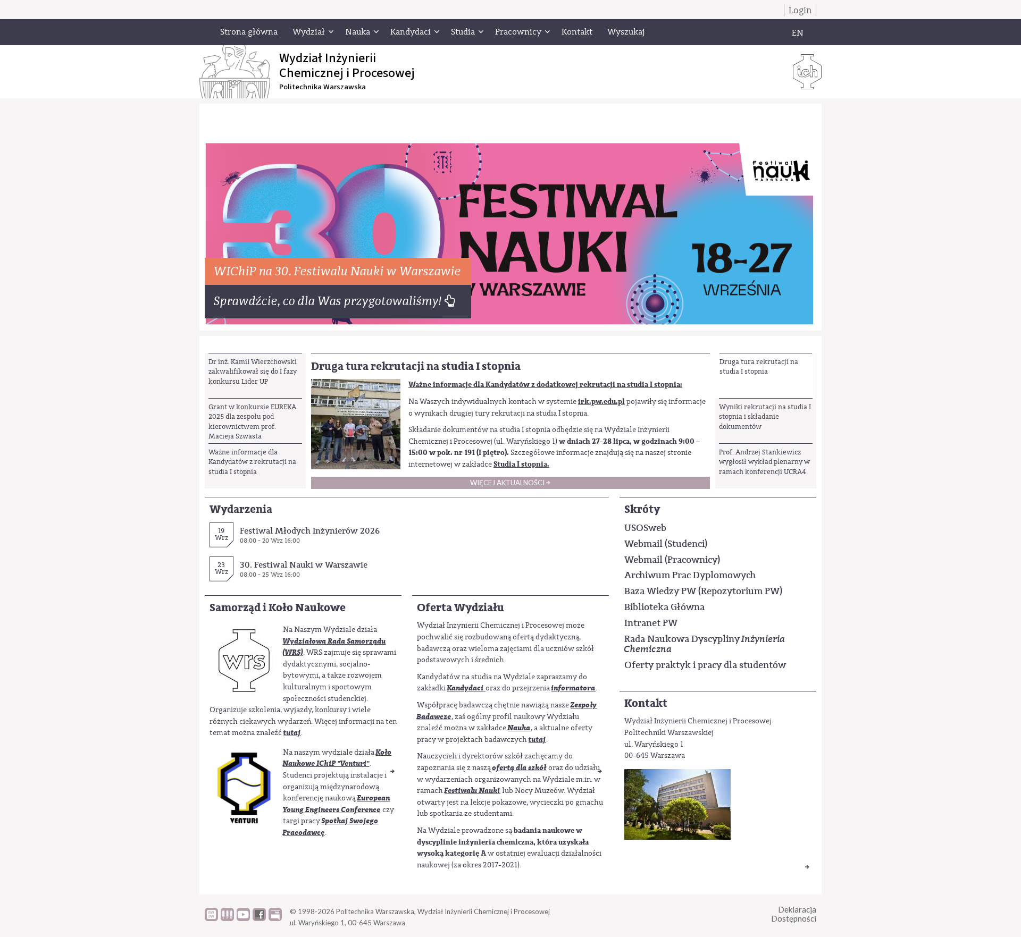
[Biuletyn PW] (227, 918)
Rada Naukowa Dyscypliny (704, 644)
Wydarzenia (241, 509)
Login (800, 10)
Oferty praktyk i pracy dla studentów (705, 665)
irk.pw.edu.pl (601, 401)
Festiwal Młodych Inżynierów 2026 (310, 530)
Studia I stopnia (520, 464)
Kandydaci (465, 688)
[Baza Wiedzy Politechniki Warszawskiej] (211, 918)
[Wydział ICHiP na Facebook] (259, 918)
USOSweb (645, 527)
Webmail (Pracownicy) (672, 559)
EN (798, 33)
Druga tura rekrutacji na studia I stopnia (758, 366)
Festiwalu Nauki (472, 791)
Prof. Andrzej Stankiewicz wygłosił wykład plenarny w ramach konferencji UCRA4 (764, 462)
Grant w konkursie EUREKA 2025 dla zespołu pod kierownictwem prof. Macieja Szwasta (252, 421)
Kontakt (645, 703)
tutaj (292, 733)
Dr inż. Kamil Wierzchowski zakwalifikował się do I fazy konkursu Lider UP (252, 371)
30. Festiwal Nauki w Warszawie (303, 564)
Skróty (642, 509)
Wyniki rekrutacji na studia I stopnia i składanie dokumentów (765, 416)
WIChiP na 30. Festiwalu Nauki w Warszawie (338, 271)
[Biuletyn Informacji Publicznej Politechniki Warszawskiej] (275, 918)
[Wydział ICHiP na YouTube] (243, 918)
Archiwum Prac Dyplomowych (690, 575)
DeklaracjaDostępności (793, 914)
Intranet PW (650, 623)
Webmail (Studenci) (665, 543)
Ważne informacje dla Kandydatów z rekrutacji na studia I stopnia (252, 462)
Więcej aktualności (507, 482)
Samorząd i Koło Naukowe (278, 607)
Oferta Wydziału (460, 607)
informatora (573, 688)
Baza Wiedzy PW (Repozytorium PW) (703, 591)
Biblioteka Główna (664, 607)
